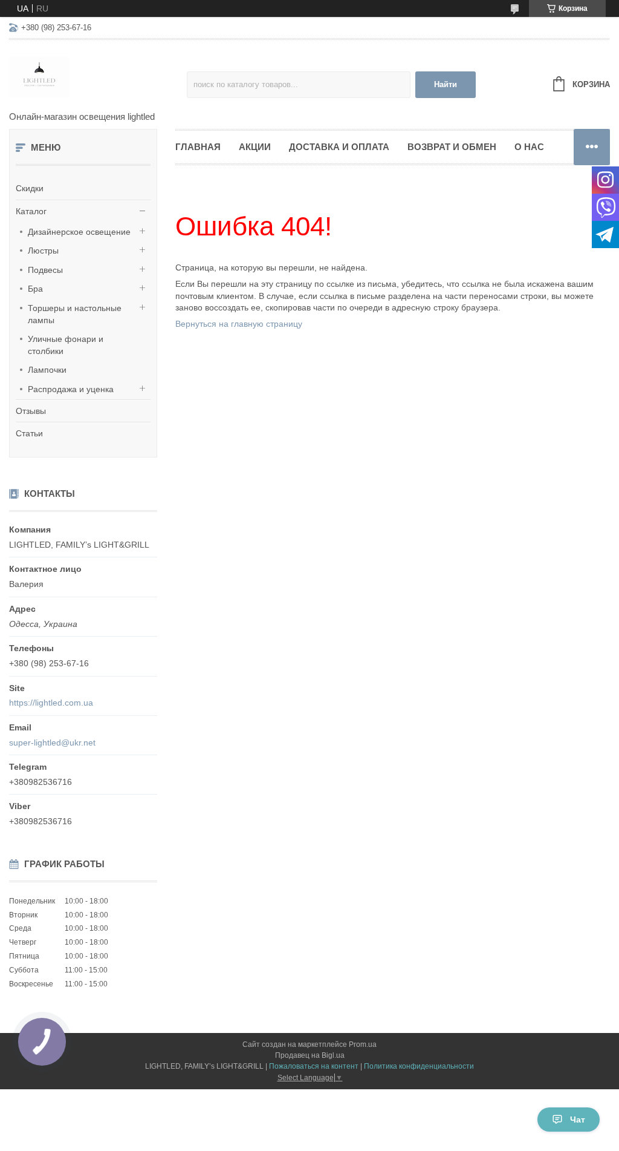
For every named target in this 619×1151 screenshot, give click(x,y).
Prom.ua (363, 1044)
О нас (529, 146)
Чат (577, 1119)
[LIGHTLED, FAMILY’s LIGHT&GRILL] (98, 76)
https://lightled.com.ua (51, 702)
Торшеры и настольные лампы (75, 314)
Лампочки (47, 370)
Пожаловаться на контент (313, 1066)
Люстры (43, 250)
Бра (35, 288)
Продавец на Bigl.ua (310, 1055)
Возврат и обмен (451, 146)
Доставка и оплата (339, 146)
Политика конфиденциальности (419, 1066)
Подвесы (45, 270)
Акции (255, 146)
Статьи (29, 433)
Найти (445, 84)
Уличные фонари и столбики (65, 345)
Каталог (31, 211)
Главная (198, 146)
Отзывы (31, 411)
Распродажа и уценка (71, 389)
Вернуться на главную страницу (238, 324)
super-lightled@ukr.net (52, 742)
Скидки (30, 188)
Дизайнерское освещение (79, 232)
